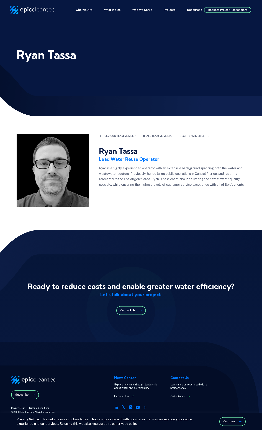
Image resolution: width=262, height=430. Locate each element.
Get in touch (177, 396)
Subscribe (22, 394)
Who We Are (84, 10)
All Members (159, 135)
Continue (229, 421)
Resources (194, 10)
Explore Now (121, 396)
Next (192, 135)
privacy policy (127, 424)
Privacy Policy (18, 408)
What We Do (112, 10)
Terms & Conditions (39, 408)
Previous (119, 135)
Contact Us (127, 310)
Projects (170, 10)
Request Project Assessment (227, 10)
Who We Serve (142, 10)
